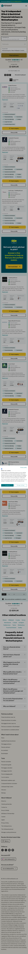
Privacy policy (23, 467)
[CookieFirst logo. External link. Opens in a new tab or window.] (1, 469)
